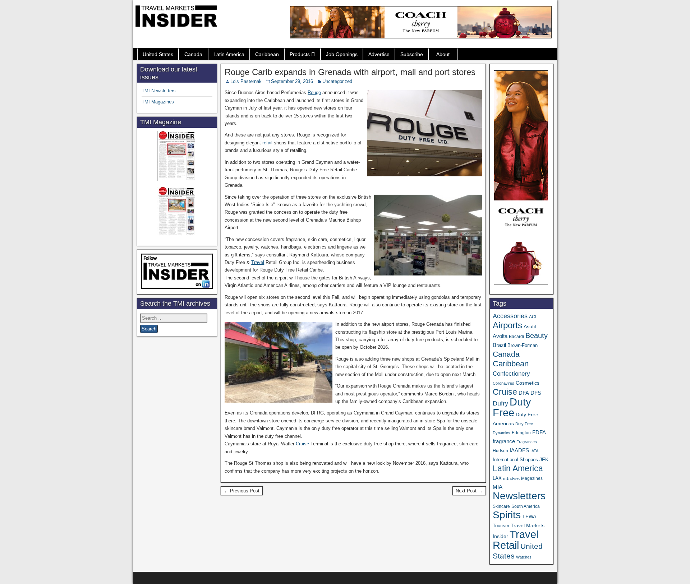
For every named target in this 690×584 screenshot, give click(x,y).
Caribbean (267, 54)
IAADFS (519, 450)
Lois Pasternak (246, 81)
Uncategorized (337, 81)
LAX (497, 478)
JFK (543, 459)
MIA (497, 487)
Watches (524, 557)
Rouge (314, 92)
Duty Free (512, 407)
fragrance (504, 441)
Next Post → (469, 490)
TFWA (529, 516)
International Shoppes (515, 459)
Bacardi (516, 336)
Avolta (500, 336)
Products (300, 54)
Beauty (536, 335)
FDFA (539, 432)
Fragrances (526, 442)
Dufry (500, 403)
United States (158, 54)
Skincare (501, 506)
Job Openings (342, 54)
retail (267, 142)
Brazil (499, 345)
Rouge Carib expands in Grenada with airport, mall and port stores (350, 72)
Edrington (521, 432)
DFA (524, 393)
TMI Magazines (158, 102)
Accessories (510, 316)
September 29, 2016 (292, 81)
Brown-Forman (522, 345)
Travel (257, 262)
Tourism (501, 525)
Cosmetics (527, 383)
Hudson (500, 450)
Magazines (532, 478)
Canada (193, 54)
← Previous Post (241, 490)
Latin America (228, 54)
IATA (534, 451)
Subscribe (411, 54)
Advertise (379, 54)
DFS (535, 393)
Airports (507, 325)
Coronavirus (503, 383)
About (443, 54)
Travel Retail (515, 540)
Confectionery (511, 373)
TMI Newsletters (159, 90)
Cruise (302, 443)
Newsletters (519, 495)
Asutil (530, 326)
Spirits (507, 514)
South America (525, 506)
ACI (532, 316)
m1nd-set (511, 478)
